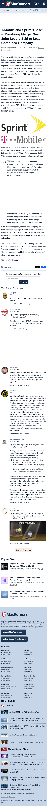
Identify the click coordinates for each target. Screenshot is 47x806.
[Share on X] (37, 267)
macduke (13, 391)
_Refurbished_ (15, 309)
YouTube (9, 705)
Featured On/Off (7, 800)
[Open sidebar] (44, 4)
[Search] (40, 4)
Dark (2, 802)
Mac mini (7, 10)
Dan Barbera (5, 684)
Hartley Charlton (6, 676)
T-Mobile (15, 260)
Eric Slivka (27, 650)
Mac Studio (20, 10)
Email (3, 654)
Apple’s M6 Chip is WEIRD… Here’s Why (25, 712)
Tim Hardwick (28, 667)
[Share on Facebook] (43, 267)
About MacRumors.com (13, 632)
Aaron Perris (28, 693)
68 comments (6, 267)
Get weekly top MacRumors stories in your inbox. (23, 274)
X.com (8, 654)
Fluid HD (33, 800)
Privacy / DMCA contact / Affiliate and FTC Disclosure (17, 793)
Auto (39, 800)
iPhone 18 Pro (35, 10)
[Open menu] (2, 4)
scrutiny (26, 94)
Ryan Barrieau (28, 684)
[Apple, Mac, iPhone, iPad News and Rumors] (18, 7)
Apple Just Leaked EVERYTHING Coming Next (27, 742)
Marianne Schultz (29, 676)
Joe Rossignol (28, 659)
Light (43, 800)
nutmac (12, 508)
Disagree (26, 304)
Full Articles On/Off (19, 800)
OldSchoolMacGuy (17, 439)
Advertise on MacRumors (14, 639)
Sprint (8, 260)
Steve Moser (5, 693)
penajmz (13, 293)
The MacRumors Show (18, 749)
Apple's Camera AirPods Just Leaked (23, 735)
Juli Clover (4, 659)
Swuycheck (14, 367)
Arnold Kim (5, 650)
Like (21, 304)
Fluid (28, 800)
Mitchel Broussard (7, 667)
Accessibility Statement (8, 797)
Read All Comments (23, 550)
